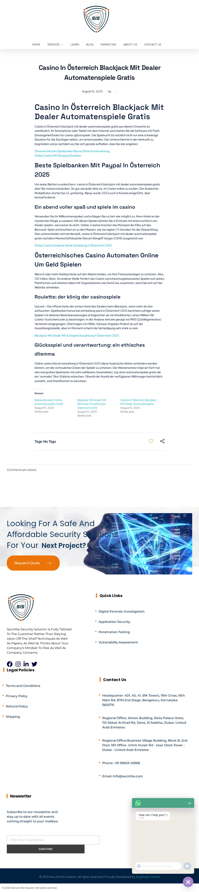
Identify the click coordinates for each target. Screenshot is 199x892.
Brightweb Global (148, 877)
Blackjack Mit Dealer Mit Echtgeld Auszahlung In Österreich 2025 (77, 336)
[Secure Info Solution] (96, 18)
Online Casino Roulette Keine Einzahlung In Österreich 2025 (73, 245)
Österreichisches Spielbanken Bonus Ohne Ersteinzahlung (72, 151)
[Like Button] (151, 441)
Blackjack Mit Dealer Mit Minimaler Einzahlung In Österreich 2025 (91, 404)
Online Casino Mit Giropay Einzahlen (58, 156)
